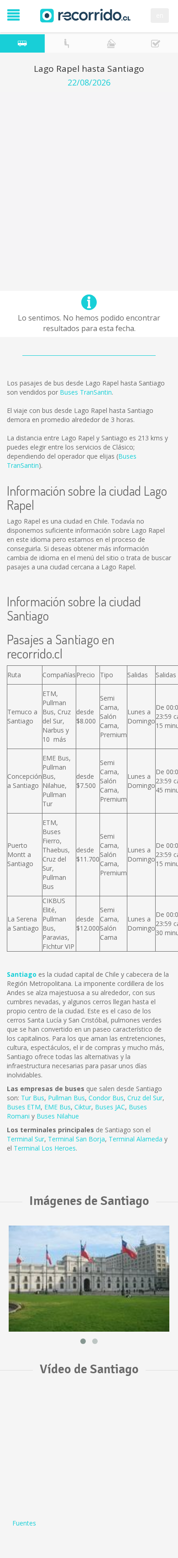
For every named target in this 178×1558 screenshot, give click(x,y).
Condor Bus (106, 1097)
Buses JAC (110, 1107)
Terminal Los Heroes (45, 1148)
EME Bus (57, 1107)
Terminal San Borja (76, 1139)
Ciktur (82, 1107)
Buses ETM (24, 1107)
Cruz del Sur (144, 1097)
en (159, 15)
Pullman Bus (66, 1097)
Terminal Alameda (135, 1139)
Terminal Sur (25, 1139)
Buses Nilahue (58, 1116)
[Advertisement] (89, 181)
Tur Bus (32, 1097)
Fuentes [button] (24, 1523)
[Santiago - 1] (89, 1279)
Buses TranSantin (86, 392)
